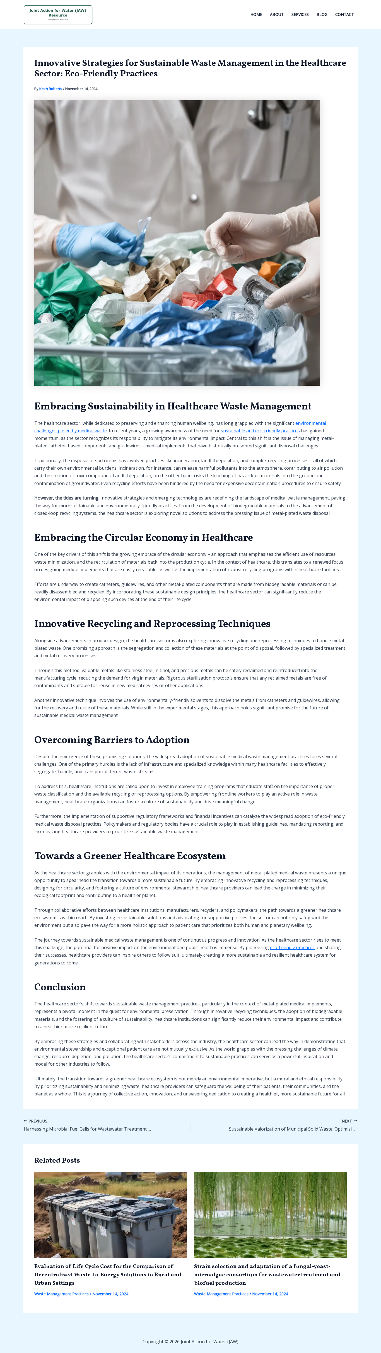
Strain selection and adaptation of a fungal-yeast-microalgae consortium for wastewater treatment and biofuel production (267, 1275)
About (277, 14)
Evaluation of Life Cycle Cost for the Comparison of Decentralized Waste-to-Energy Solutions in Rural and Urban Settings (107, 1275)
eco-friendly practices (292, 947)
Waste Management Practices (61, 1293)
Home (256, 14)
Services (300, 14)
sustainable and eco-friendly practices (260, 431)
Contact (344, 14)
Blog (322, 14)
